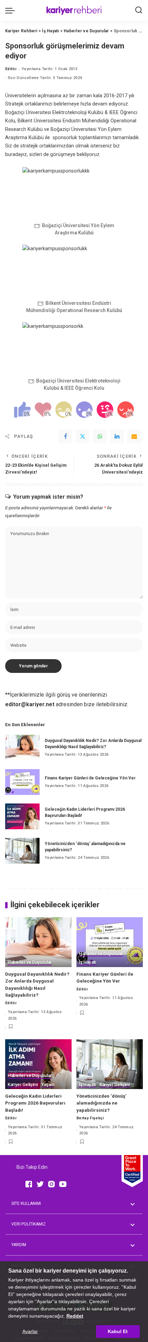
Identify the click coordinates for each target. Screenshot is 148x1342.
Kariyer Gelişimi (23, 1084)
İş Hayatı (87, 962)
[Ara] (139, 10)
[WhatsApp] (100, 436)
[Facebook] (65, 436)
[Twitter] (82, 436)
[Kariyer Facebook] (28, 1184)
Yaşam (47, 1084)
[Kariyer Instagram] (51, 1184)
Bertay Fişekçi (90, 1118)
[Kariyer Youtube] (63, 1184)
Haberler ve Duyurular (30, 962)
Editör (11, 69)
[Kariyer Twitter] (40, 1184)
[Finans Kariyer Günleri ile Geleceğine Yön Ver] (22, 782)
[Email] (134, 436)
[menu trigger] (11, 10)
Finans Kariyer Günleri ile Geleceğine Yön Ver (90, 778)
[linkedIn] (117, 436)
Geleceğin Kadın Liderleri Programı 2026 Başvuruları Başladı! (35, 1103)
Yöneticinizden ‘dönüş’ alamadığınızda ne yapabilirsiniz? (101, 1103)
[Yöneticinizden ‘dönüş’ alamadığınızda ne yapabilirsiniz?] (22, 851)
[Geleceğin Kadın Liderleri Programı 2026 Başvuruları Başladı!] (22, 816)
